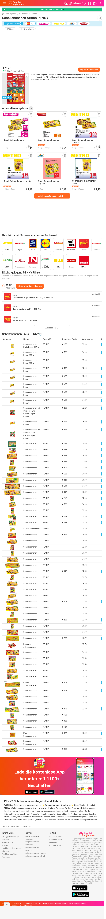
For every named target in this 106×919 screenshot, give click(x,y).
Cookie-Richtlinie (26, 906)
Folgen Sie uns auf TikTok (35, 856)
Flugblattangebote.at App (11, 848)
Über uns (5, 851)
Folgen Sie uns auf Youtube (35, 853)
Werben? (5, 840)
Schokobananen (24, 14)
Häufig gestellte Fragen (10, 837)
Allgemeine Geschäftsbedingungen (72, 903)
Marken (5, 845)
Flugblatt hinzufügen (9, 854)
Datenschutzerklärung (10, 906)
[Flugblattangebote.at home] (16, 3)
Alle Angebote (11, 14)
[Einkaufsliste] (95, 3)
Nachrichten (6, 857)
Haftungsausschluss (50, 903)
